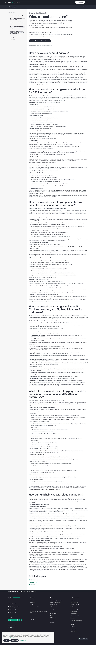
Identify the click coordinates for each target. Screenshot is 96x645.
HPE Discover (52, 617)
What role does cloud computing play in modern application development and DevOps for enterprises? (17, 32)
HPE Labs (32, 609)
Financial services (74, 611)
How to (11, 603)
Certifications (73, 626)
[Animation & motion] (11, 627)
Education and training (75, 604)
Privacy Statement (13, 637)
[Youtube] (19, 620)
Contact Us (73, 600)
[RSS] (21, 620)
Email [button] (11, 610)
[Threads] (15, 620)
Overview (85, 6)
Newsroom (52, 622)
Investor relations (33, 614)
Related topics (12, 39)
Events (51, 615)
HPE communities (74, 613)
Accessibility (32, 602)
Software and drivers (54, 606)
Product (13, 606)
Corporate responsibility (34, 606)
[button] (5, 2)
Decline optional (15, 640)
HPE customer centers (75, 615)
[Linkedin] (9, 620)
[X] (11, 620)
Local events (52, 619)
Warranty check (53, 609)
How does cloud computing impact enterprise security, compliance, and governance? (16, 23)
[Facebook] (17, 620)
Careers (31, 604)
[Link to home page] (8, 591)
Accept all (6, 640)
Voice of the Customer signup (76, 620)
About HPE (32, 600)
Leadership (32, 617)
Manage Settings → (23, 640)
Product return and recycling (55, 602)
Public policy (32, 619)
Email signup (73, 606)
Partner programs (74, 631)
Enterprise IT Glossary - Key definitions (17, 591)
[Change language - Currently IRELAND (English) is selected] (87, 2)
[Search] (15, 2)
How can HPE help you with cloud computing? (16, 37)
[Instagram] (13, 620)
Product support (53, 604)
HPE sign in (73, 618)
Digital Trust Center (74, 602)
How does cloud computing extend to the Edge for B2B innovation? (17, 19)
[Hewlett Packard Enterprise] (10, 2)
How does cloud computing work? (16, 15)
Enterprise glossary (74, 609)
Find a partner (73, 629)
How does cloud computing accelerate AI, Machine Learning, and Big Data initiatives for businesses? (18, 27)
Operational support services (55, 600)
